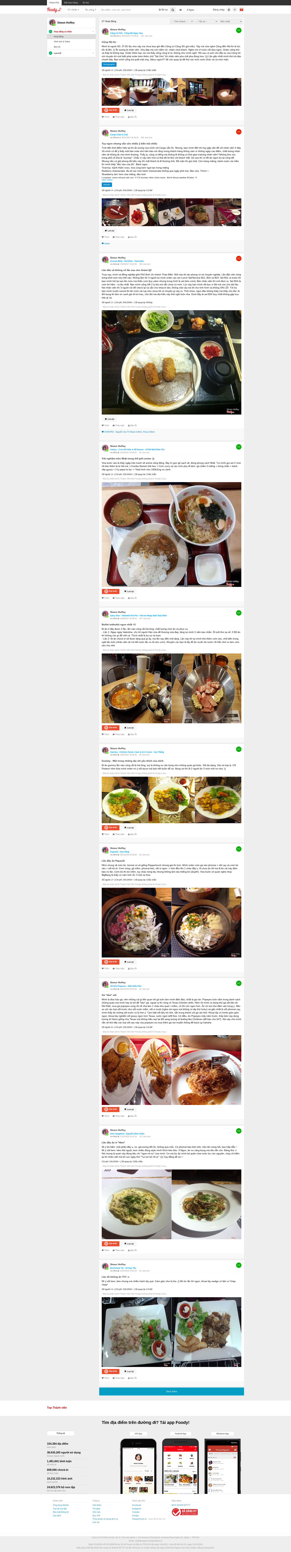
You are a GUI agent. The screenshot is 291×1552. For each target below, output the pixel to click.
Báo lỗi (133, 117)
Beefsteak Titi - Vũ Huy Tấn (123, 1268)
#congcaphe (109, 64)
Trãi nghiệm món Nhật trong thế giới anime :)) (128, 458)
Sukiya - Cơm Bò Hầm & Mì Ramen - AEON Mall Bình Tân (137, 449)
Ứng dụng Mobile (61, 1505)
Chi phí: (118, 70)
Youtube (136, 1512)
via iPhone (115, 36)
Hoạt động (58, 36)
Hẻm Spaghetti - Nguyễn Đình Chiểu (127, 1134)
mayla (107, 243)
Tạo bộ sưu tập (60, 1509)
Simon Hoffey (118, 29)
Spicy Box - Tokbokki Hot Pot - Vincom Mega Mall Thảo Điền (138, 615)
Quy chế (96, 1515)
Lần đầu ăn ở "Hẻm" (113, 1142)
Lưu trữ (57, 53)
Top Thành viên (57, 1407)
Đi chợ (86, 3)
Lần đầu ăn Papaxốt (113, 860)
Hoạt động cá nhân (63, 32)
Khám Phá (54, 3)
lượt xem (148, 36)
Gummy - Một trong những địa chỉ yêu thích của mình (133, 760)
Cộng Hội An (109, 42)
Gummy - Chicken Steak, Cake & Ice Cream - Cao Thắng (137, 752)
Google (135, 1515)
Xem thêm (107, 179)
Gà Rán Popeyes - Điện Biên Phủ (125, 986)
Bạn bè (57, 47)
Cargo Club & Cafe (119, 134)
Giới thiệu (96, 1505)
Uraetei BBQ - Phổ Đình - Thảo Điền (127, 261)
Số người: (106, 70)
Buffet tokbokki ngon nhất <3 (119, 624)
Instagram (136, 1509)
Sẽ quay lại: (140, 70)
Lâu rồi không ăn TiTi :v (115, 1276)
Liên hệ (95, 1522)
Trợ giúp (96, 1509)
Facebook (136, 1505)
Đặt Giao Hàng (71, 3)
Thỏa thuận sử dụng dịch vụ (105, 1519)
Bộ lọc (164, 9)
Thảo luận (119, 117)
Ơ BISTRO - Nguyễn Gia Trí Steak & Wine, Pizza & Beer (129, 432)
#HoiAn (106, 185)
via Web (114, 264)
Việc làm (96, 1512)
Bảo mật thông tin (61, 1512)
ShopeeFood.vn (139, 1519)
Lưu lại (130, 110)
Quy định (57, 1515)
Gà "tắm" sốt (109, 995)
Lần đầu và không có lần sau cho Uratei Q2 (127, 270)
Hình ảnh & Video (62, 41)
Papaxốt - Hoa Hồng (119, 852)
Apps (191, 9)
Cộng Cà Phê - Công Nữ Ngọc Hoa (126, 33)
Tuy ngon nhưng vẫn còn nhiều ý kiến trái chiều (129, 143)
